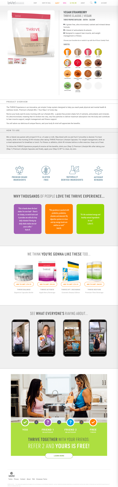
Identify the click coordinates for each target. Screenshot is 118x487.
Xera (64, 3)
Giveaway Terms (41, 479)
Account (104, 3)
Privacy (16, 479)
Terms (10, 479)
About (29, 479)
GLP (57, 3)
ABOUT (83, 3)
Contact (22, 479)
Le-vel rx (73, 3)
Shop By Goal (46, 3)
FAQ (33, 479)
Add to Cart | (23, 284)
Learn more (59, 456)
